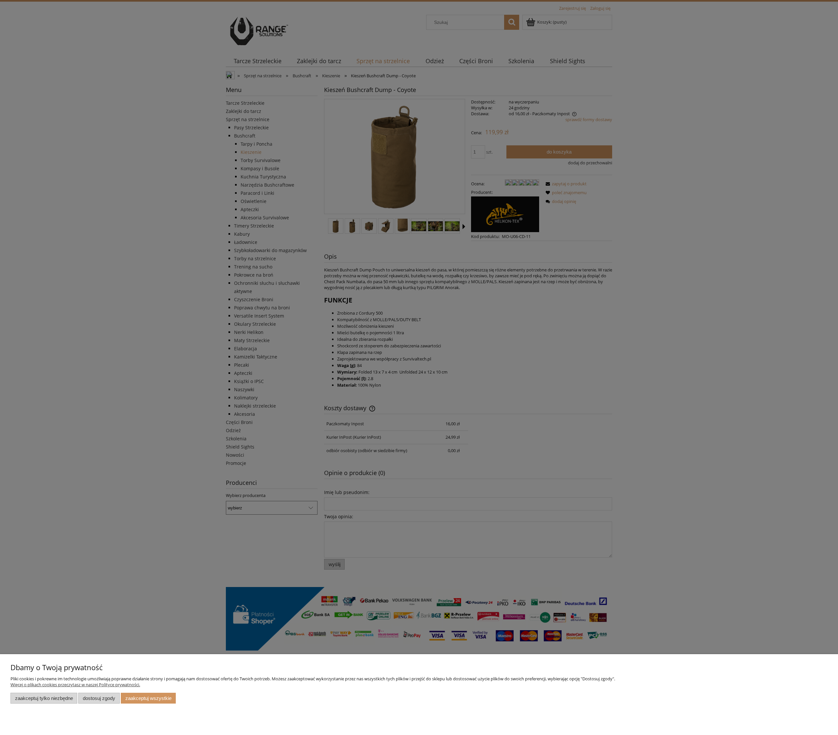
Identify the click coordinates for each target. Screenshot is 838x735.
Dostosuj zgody (99, 698)
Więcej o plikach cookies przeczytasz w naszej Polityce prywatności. (75, 685)
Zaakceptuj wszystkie (148, 698)
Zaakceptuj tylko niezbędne (44, 698)
